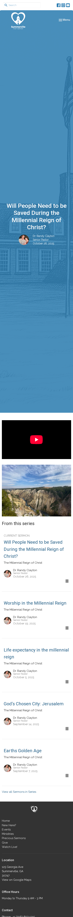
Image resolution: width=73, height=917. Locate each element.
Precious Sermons (14, 838)
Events (6, 829)
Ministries (8, 834)
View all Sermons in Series (19, 792)
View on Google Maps (16, 880)
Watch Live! (9, 847)
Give (5, 842)
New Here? (9, 825)
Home (6, 820)
